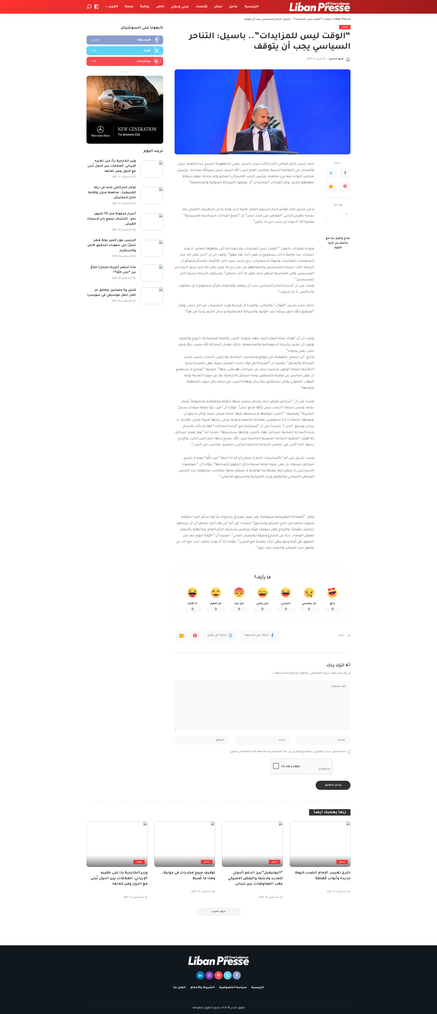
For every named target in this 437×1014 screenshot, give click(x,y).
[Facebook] (345, 173)
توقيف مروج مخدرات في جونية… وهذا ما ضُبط (188, 876)
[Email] (330, 186)
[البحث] (89, 7)
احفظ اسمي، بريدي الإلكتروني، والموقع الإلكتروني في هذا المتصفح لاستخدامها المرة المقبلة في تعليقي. (287, 751)
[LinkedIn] (200, 975)
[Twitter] (330, 173)
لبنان (345, 27)
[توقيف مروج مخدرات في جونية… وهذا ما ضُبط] (184, 844)
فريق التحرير (336, 59)
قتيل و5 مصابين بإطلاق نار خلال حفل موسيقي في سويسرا (111, 293)
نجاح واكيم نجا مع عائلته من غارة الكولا (338, 243)
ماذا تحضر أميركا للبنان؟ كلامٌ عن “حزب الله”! (113, 270)
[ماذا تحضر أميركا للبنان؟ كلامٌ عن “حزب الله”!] (151, 272)
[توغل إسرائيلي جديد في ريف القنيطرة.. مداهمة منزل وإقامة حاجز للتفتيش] (151, 195)
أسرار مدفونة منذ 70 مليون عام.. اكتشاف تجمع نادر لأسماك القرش (111, 219)
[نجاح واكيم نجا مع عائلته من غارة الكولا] (338, 222)
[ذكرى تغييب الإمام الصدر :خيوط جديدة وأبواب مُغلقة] (320, 844)
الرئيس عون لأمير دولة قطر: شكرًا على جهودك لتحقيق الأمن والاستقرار (111, 245)
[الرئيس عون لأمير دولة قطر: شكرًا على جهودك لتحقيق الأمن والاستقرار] (151, 248)
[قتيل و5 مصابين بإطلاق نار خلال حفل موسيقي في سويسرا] (151, 295)
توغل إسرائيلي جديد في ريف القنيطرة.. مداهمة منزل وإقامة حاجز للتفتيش (112, 192)
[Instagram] (209, 975)
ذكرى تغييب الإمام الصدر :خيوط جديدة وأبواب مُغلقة (323, 876)
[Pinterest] (345, 186)
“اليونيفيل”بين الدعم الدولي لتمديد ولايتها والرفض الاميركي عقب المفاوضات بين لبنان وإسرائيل (255, 879)
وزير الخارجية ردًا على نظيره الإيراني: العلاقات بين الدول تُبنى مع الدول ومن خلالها (111, 166)
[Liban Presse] (320, 7)
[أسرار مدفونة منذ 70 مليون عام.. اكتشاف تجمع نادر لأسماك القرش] (151, 221)
